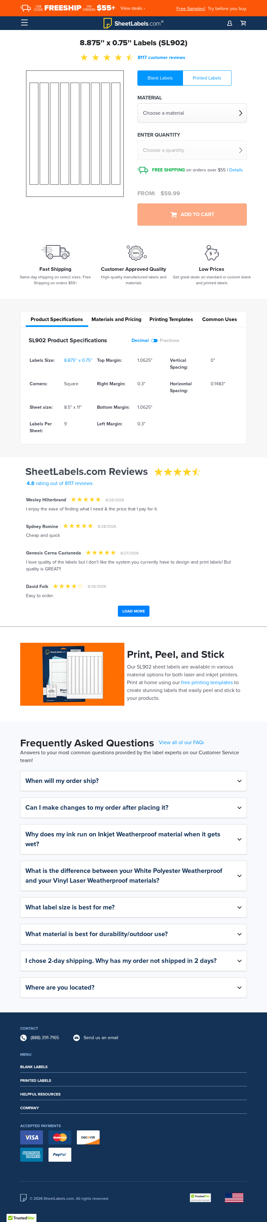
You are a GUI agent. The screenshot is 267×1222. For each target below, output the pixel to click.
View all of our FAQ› (181, 742)
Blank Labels (160, 78)
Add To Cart (195, 214)
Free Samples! (190, 8)
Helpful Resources (40, 1094)
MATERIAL (149, 98)
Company (29, 1108)
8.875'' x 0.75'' (78, 360)
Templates (171, 319)
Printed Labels (207, 78)
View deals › (132, 8)
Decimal (140, 340)
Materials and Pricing (116, 319)
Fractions (169, 340)
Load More (133, 611)
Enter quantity (158, 135)
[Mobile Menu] (24, 23)
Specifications (57, 319)
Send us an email (101, 1037)
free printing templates (207, 682)
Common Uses (219, 319)
